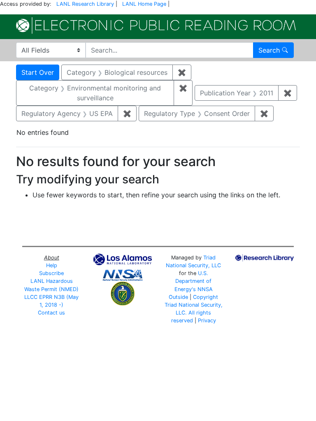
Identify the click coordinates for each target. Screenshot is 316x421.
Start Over (37, 72)
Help (51, 265)
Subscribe (51, 273)
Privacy (207, 320)
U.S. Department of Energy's (193, 281)
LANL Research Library (85, 4)
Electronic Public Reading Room (156, 25)
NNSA (205, 289)
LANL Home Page (144, 4)
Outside (178, 297)
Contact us (51, 313)
